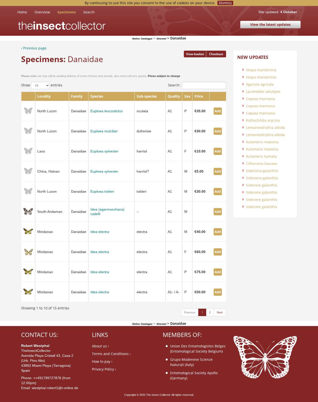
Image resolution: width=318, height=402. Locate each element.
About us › (100, 346)
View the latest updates (270, 24)
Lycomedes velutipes (263, 91)
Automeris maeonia (262, 142)
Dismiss (225, 3)
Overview (42, 12)
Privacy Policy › (104, 369)
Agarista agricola (260, 84)
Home (26, 11)
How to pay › (102, 361)
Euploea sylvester (104, 151)
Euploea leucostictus (106, 111)
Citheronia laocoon (261, 163)
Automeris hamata (261, 156)
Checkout (216, 54)
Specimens (66, 12)
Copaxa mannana (260, 98)
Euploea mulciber (104, 131)
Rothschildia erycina (263, 120)
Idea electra (99, 232)
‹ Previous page (33, 48)
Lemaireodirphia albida (265, 127)
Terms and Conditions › (111, 353)
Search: (174, 85)
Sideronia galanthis (262, 170)
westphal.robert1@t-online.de (55, 388)
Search (89, 12)
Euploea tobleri (102, 191)
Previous (189, 312)
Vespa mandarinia (261, 70)
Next (220, 312)
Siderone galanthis (261, 185)
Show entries (41, 85)
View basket (195, 54)
